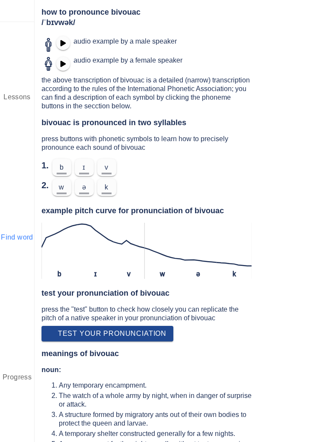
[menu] (17, 10)
